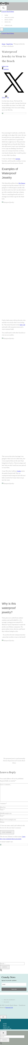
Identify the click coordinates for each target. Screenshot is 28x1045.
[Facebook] (1, 4)
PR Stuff (6, 1001)
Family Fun (5, 66)
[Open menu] (1, 29)
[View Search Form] (3, 8)
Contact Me (8, 25)
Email (2, 816)
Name (2, 809)
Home (6, 15)
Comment (3, 803)
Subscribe (14, 989)
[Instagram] (6, 4)
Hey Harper (22, 183)
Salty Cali (22, 324)
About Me (8, 21)
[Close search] (3, 1033)
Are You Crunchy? (9, 999)
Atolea (19, 471)
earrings (18, 158)
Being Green (9, 19)
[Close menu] (0, 1020)
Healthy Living (9, 17)
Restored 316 (9, 1007)
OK (3, 1017)
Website (2, 822)
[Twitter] (3, 4)
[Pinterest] (8, 4)
